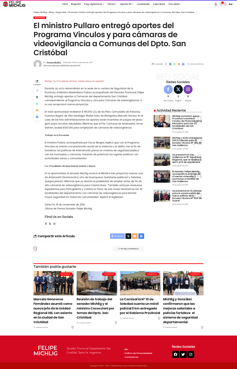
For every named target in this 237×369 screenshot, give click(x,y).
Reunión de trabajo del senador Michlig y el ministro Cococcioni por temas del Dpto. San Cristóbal (95, 308)
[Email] (179, 64)
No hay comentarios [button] (130, 249)
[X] (50, 224)
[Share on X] (170, 64)
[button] (215, 4)
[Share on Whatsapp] (175, 64)
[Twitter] (183, 354)
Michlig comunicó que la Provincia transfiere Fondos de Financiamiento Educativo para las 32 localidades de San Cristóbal (187, 122)
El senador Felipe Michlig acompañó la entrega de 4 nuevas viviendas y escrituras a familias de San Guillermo (186, 176)
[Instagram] (54, 224)
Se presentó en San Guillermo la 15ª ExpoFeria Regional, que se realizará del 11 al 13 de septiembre (186, 158)
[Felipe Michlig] (14, 4)
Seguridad (40, 17)
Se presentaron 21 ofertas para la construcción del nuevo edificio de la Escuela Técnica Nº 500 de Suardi (187, 195)
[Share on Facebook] (166, 64)
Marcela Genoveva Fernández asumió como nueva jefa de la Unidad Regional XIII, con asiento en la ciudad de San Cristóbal (52, 310)
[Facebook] (46, 224)
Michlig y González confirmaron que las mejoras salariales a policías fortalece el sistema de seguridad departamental (180, 310)
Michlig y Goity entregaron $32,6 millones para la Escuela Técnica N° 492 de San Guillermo (187, 141)
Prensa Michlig (54, 62)
